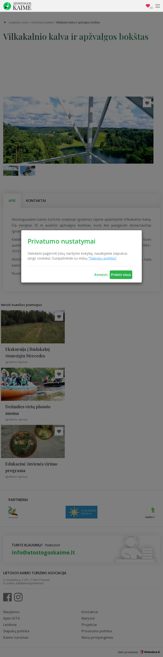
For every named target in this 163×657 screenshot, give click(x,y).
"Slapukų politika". (102, 258)
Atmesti (101, 274)
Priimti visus (121, 274)
